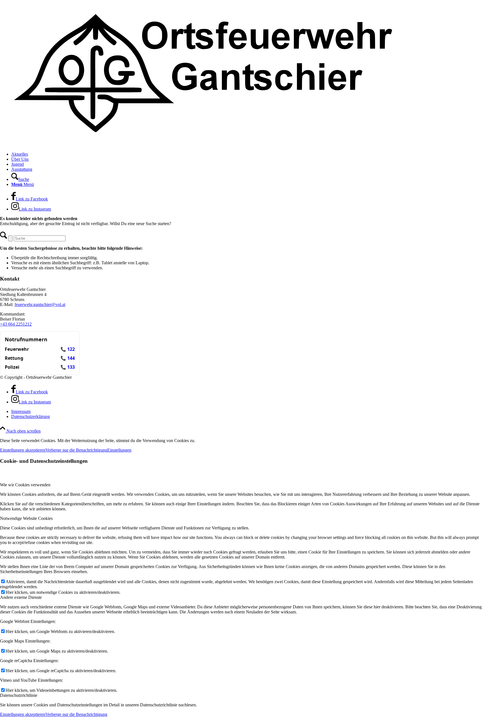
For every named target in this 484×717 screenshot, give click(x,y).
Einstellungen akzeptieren (22, 450)
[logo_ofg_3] (203, 144)
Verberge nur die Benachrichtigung (76, 450)
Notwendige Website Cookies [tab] (26, 518)
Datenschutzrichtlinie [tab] (18, 695)
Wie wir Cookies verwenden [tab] (25, 484)
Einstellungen (119, 450)
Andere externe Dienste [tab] (21, 597)
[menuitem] (247, 154)
